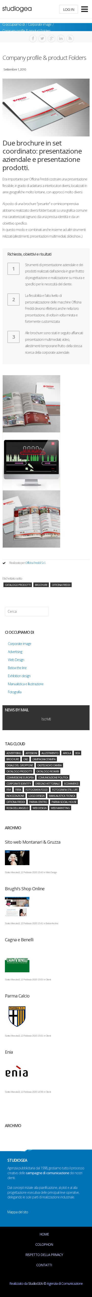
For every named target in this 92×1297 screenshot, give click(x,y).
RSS (70, 38)
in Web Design (50, 872)
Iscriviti (46, 719)
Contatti (44, 1265)
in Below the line (51, 923)
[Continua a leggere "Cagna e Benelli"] (46, 960)
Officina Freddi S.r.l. (35, 563)
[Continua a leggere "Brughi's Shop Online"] (46, 906)
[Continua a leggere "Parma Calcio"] (46, 1016)
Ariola (67, 753)
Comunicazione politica (53, 777)
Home (44, 1234)
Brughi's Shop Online (24, 889)
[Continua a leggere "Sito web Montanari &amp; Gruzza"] (46, 857)
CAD (25, 759)
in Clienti (47, 979)
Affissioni (31, 753)
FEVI (8, 789)
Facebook (33, 38)
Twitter (42, 38)
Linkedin (61, 38)
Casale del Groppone (19, 765)
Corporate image (39, 24)
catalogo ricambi (47, 771)
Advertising (13, 753)
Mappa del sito (17, 1212)
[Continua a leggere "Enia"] (46, 1072)
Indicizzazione (15, 796)
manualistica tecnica (62, 796)
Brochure (41, 585)
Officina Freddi (61, 585)
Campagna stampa (43, 759)
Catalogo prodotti (17, 585)
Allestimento (49, 753)
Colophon (44, 1244)
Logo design (36, 796)
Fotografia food (37, 789)
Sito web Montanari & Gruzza (32, 842)
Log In (68, 9)
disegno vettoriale (47, 783)
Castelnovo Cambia (49, 765)
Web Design (39, 808)
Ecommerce (71, 783)
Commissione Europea (20, 777)
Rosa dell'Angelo (17, 808)
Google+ (51, 38)
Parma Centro (38, 802)
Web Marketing (60, 808)
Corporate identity (18, 783)
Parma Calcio (17, 996)
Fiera (18, 789)
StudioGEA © (37, 1283)
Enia (9, 1052)
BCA (77, 753)
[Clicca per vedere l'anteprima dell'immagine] (46, 107)
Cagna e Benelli (19, 940)
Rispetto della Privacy (44, 1254)
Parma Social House (64, 802)
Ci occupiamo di (13, 24)
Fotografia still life (65, 789)
